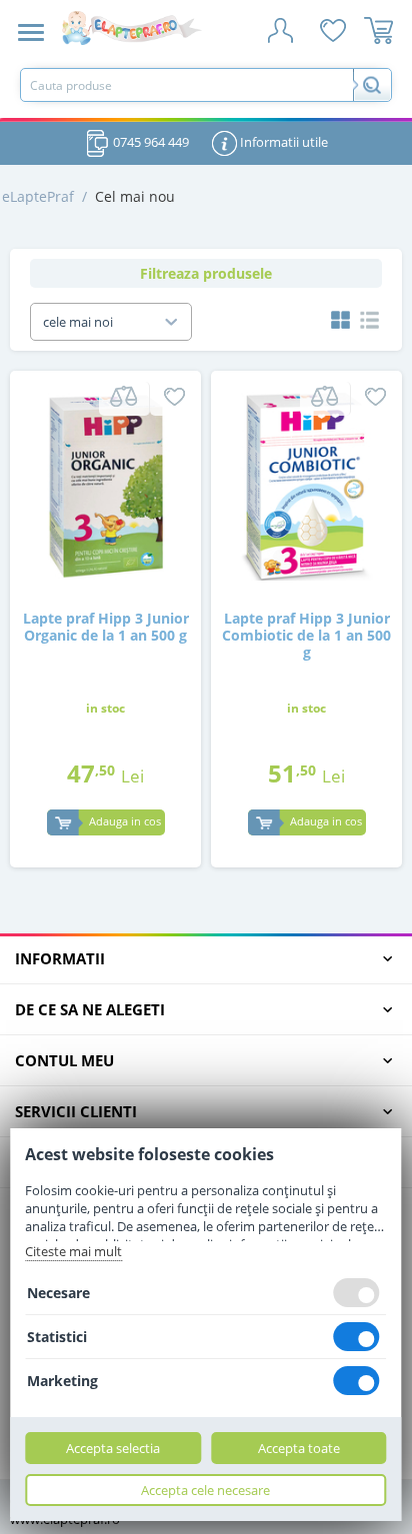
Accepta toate (299, 1448)
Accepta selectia (113, 1448)
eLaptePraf (38, 196)
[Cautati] (372, 85)
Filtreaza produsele (206, 273)
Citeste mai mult (73, 1251)
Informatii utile (282, 142)
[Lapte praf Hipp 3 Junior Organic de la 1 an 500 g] (105, 484)
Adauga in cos (125, 820)
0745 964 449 (149, 142)
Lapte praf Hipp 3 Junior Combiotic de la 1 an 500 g (306, 636)
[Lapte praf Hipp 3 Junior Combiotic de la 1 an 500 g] (306, 484)
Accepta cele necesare (205, 1490)
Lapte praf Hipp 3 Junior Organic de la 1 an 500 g (106, 628)
